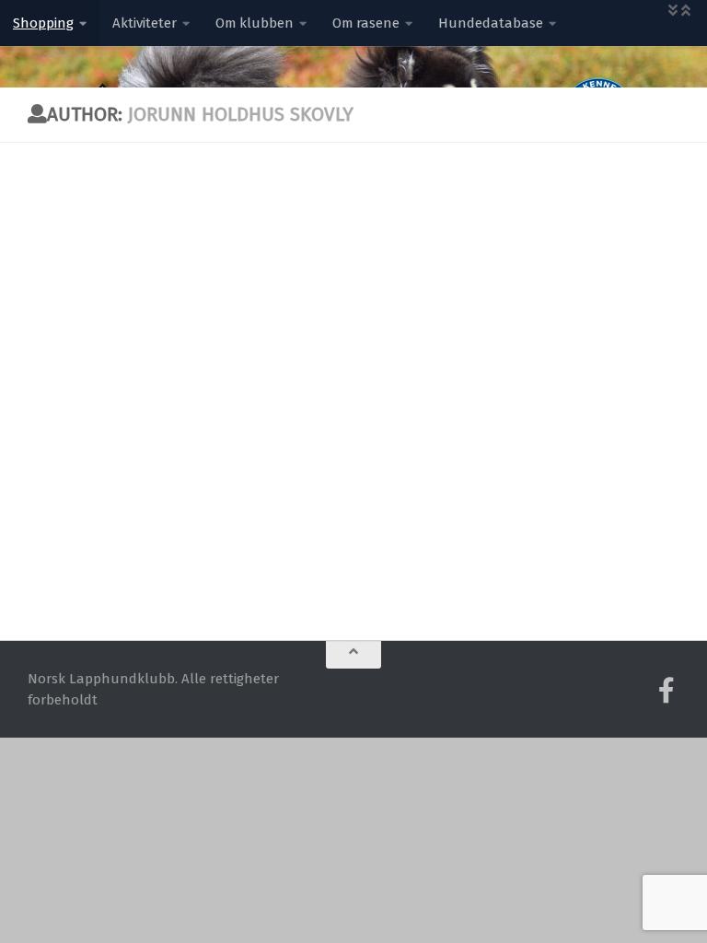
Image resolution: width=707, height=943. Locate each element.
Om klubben (254, 23)
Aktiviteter (144, 23)
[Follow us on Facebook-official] (666, 691)
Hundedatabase (490, 23)
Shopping (43, 23)
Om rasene (366, 23)
